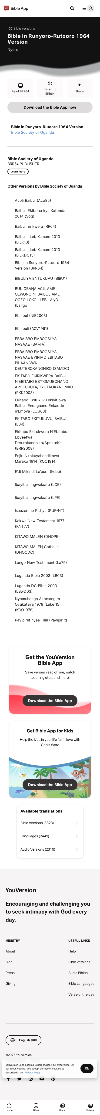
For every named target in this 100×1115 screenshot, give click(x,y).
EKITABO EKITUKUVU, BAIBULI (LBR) (41, 421)
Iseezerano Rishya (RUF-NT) (39, 510)
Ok (87, 1068)
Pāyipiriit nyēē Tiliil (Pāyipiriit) (41, 620)
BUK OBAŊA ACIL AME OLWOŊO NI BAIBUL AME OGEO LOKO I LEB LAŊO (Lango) (37, 297)
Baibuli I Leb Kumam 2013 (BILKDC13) (37, 252)
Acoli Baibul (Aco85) (33, 200)
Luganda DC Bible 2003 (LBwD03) (36, 588)
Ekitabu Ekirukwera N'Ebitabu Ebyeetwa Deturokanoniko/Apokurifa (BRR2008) (41, 440)
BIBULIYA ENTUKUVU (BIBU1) (41, 278)
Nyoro (12, 49)
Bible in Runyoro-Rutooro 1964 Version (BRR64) (42, 265)
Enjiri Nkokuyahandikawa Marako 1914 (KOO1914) (37, 458)
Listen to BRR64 (50, 91)
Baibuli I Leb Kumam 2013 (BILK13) (37, 239)
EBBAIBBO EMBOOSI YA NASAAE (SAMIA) (36, 341)
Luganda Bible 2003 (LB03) (39, 575)
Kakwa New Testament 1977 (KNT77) (39, 523)
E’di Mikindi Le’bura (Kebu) (38, 471)
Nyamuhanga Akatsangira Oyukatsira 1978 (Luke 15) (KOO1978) (38, 604)
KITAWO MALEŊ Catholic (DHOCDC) (37, 549)
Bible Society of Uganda (32, 132)
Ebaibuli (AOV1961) (31, 328)
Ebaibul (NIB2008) (31, 315)
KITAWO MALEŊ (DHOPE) (37, 536)
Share (79, 91)
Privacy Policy (32, 1072)
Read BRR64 (20, 91)
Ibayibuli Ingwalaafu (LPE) (37, 497)
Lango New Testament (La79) (41, 562)
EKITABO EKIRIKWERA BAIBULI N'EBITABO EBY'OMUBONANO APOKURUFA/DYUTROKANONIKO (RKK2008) (44, 384)
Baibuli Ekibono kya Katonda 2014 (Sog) (40, 213)
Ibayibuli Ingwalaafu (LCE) (38, 484)
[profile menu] (87, 8)
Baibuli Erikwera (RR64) (35, 226)
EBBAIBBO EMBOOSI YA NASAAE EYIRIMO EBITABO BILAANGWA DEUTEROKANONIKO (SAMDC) (42, 360)
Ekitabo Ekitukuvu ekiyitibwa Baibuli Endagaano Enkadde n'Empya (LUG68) (40, 405)
